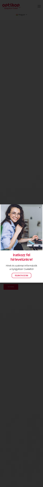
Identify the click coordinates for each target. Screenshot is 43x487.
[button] (40, 207)
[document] (21, 243)
